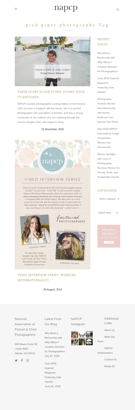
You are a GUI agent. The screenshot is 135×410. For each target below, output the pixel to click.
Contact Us (110, 359)
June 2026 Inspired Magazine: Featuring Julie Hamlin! (53, 372)
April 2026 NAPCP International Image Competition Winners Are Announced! (108, 138)
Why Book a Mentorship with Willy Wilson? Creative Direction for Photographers (107, 62)
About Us (109, 330)
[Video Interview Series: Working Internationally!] (52, 204)
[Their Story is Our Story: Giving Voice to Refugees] (52, 61)
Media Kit (109, 366)
